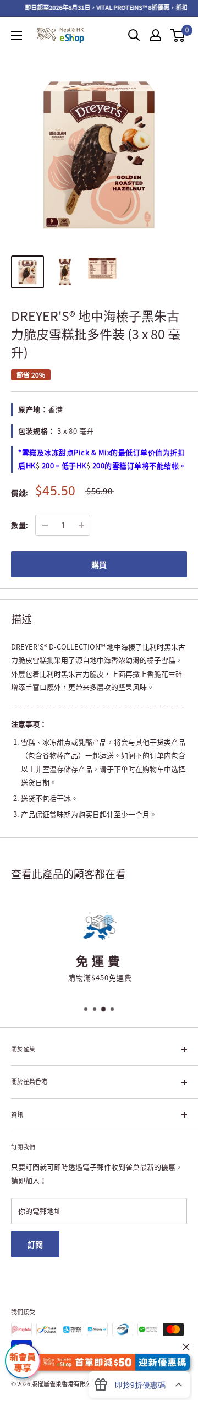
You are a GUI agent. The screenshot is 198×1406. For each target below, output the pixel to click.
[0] (178, 35)
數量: (20, 525)
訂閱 (35, 1244)
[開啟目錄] (16, 35)
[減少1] (45, 525)
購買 (99, 564)
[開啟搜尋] (134, 35)
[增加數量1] (81, 525)
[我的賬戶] (155, 35)
